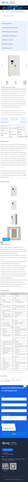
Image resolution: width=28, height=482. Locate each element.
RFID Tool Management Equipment (18, 11)
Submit (14, 433)
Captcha (2, 422)
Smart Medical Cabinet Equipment (9, 35)
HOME (3, 11)
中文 (21, 2)
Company (3, 402)
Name (2, 396)
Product (7, 11)
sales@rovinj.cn (6, 456)
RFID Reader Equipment (7, 44)
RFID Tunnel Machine (7, 23)
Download (23, 122)
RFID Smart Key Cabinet (7, 39)
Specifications (4, 122)
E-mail (2, 408)
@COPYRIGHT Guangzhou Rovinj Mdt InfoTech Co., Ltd (14, 479)
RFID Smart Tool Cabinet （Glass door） (13, 380)
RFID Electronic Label (7, 48)
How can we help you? (5, 414)
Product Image (14, 118)
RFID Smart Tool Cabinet (9, 15)
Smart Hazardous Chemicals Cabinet (10, 27)
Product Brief (4, 118)
